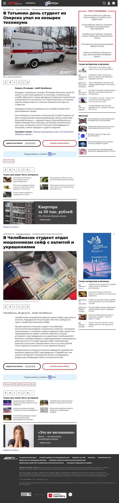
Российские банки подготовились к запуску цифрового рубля (100, 142)
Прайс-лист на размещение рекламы (32, 460)
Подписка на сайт (78, 457)
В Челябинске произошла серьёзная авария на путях (97, 45)
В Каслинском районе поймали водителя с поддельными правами (61, 410)
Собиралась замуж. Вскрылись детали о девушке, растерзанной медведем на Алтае (100, 77)
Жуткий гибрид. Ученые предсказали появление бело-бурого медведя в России (102, 309)
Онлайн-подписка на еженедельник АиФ (54, 457)
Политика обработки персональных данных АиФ (67, 460)
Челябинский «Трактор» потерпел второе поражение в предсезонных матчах (97, 36)
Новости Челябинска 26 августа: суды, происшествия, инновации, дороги (97, 55)
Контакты (91, 457)
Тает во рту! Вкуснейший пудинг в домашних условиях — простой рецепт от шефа (101, 317)
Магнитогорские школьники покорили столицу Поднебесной (25, 409)
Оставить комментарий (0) (59, 143)
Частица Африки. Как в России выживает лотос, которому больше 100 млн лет (101, 107)
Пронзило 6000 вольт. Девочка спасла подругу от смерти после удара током (97, 17)
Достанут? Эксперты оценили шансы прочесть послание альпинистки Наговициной (102, 92)
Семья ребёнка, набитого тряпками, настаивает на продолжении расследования (97, 27)
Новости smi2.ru (11, 227)
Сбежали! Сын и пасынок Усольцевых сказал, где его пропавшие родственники (102, 286)
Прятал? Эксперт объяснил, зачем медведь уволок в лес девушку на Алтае (101, 324)
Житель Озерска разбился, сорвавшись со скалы (23, 193)
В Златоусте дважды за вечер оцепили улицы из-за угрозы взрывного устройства (24, 187)
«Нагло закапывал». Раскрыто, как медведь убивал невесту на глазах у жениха (102, 84)
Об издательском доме (27, 457)
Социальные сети (104, 457)
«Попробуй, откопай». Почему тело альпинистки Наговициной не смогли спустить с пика (101, 100)
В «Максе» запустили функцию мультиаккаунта (99, 135)
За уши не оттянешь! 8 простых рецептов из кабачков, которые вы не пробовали (102, 294)
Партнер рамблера (39, 494)
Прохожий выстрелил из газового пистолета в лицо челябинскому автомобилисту (62, 187)
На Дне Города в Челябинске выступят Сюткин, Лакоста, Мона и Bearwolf (25, 402)
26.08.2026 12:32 (8, 234)
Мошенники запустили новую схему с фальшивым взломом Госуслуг (101, 127)
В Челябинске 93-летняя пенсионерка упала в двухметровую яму (22, 179)
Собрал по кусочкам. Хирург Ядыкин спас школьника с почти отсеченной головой (102, 301)
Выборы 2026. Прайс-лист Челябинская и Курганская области (41, 463)
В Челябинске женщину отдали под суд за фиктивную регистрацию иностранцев (24, 417)
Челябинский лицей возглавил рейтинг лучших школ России (61, 402)
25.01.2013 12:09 (8, 9)
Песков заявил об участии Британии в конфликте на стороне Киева (101, 119)
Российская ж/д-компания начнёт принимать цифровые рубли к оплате (101, 150)
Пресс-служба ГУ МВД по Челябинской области (21, 301)
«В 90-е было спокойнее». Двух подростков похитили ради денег (101, 68)
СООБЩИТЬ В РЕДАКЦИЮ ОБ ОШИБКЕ (79, 463)
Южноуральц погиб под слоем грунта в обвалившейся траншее (62, 179)
